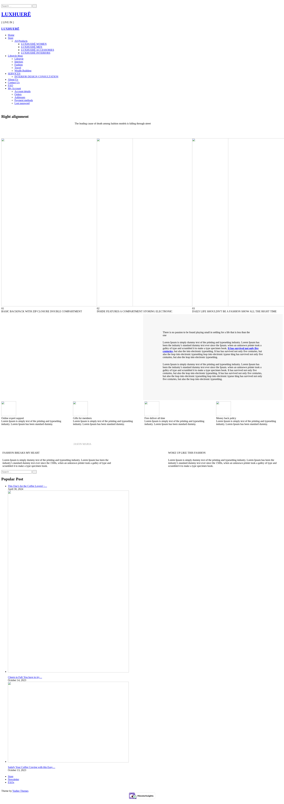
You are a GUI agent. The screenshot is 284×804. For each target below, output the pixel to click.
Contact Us (14, 82)
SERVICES (14, 73)
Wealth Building (22, 70)
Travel (17, 67)
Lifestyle (19, 58)
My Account (14, 88)
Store (10, 38)
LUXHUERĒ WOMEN (34, 44)
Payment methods (23, 100)
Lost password (22, 103)
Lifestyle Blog (15, 55)
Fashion (18, 64)
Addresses (19, 97)
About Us (13, 79)
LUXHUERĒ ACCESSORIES (37, 49)
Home (11, 35)
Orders (18, 94)
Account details (22, 91)
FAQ (10, 85)
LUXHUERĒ (16, 14)
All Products (20, 41)
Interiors (18, 61)
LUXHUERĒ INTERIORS (35, 52)
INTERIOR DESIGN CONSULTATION (36, 76)
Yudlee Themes (20, 790)
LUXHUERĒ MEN (31, 46)
